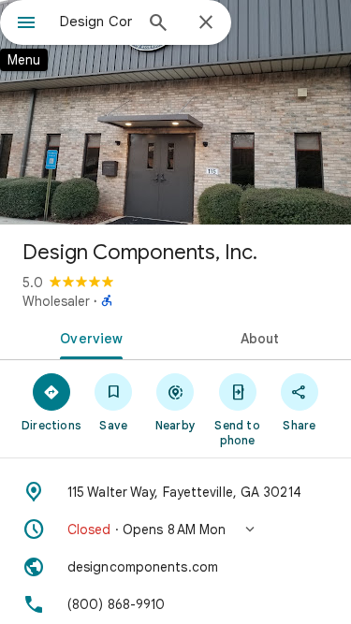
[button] (175, 529)
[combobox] (96, 21)
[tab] (88, 336)
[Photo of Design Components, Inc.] (175, 112)
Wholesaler (56, 301)
